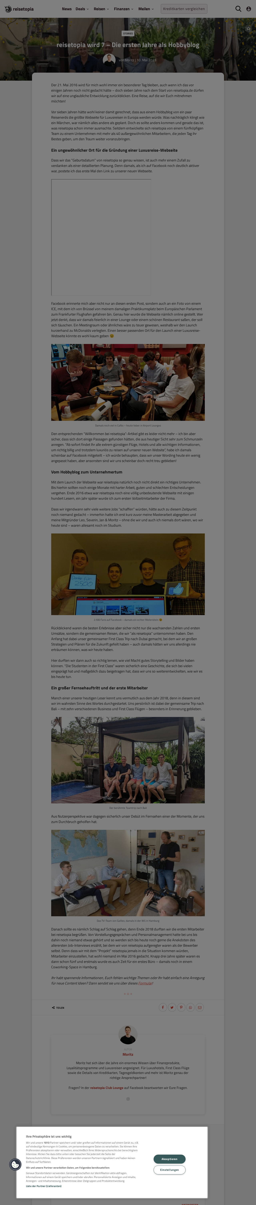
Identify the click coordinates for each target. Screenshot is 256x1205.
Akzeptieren (170, 1159)
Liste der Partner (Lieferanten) (43, 1186)
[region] (112, 1162)
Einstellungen (169, 1170)
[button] (15, 1164)
